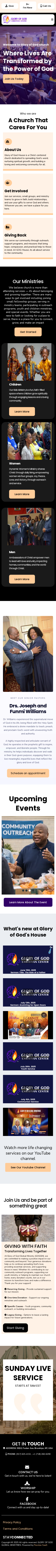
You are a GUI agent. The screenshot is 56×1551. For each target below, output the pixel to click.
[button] (51, 19)
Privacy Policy (12, 1522)
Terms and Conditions (18, 1529)
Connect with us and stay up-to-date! (28, 1507)
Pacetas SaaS (40, 1545)
